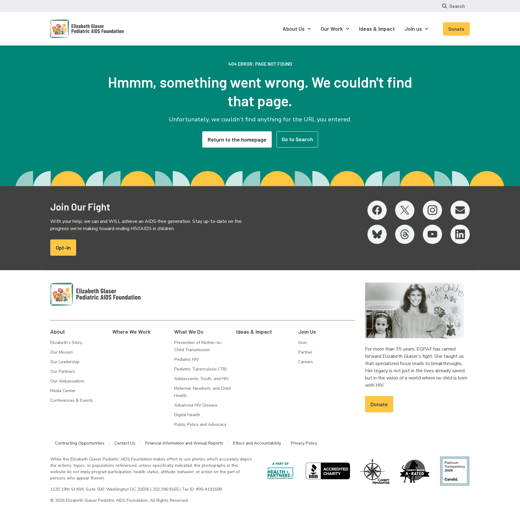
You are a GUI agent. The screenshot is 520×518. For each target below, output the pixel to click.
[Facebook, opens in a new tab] (377, 210)
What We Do (188, 331)
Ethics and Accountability (257, 443)
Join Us (307, 331)
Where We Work (131, 331)
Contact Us (124, 443)
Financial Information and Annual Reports (184, 443)
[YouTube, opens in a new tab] (432, 234)
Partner (305, 352)
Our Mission (61, 352)
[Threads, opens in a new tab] (404, 234)
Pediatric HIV (186, 359)
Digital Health (187, 415)
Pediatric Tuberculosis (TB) (200, 369)
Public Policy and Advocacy (200, 424)
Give (302, 342)
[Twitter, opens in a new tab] (404, 210)
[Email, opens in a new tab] (460, 210)
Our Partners (62, 371)
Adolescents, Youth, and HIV (201, 379)
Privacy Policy (304, 443)
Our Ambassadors (67, 381)
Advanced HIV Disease (196, 405)
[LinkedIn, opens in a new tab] (460, 234)
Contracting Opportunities (79, 443)
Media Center (63, 391)
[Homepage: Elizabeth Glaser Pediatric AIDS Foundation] (71, 28)
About (57, 331)
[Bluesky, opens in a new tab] (377, 234)
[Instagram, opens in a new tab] (432, 210)
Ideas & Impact (254, 331)
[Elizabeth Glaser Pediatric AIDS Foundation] (95, 294)
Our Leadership (64, 362)
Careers (305, 362)
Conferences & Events (71, 400)
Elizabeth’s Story (66, 342)
